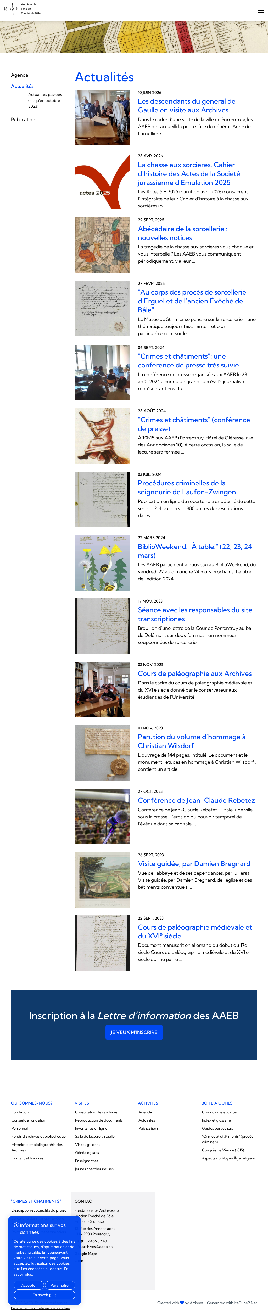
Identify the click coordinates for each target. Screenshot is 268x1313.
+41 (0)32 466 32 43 (91, 1241)
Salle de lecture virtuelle (95, 1136)
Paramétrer (60, 1285)
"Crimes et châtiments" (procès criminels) (227, 1139)
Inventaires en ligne (91, 1128)
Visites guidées (87, 1144)
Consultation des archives (96, 1112)
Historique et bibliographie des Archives (37, 1147)
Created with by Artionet (180, 1302)
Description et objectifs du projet (39, 1210)
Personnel (20, 1128)
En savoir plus (44, 1295)
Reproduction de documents (99, 1120)
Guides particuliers (217, 1128)
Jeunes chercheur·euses (94, 1169)
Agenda (19, 75)
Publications (24, 119)
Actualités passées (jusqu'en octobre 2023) (45, 100)
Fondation (20, 1112)
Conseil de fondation (29, 1120)
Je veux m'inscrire (134, 1032)
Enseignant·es (86, 1160)
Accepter (29, 1285)
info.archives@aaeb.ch (94, 1246)
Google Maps (86, 1253)
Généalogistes (87, 1152)
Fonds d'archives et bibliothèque (39, 1136)
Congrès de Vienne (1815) (223, 1150)
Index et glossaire (216, 1120)
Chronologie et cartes (220, 1112)
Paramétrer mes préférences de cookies (40, 1308)
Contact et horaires (27, 1158)
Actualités (22, 86)
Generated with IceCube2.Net (232, 1302)
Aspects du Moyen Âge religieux (229, 1158)
